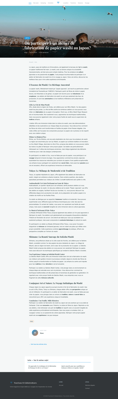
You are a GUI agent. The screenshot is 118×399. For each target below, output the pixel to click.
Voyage (87, 3)
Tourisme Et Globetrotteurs (25, 383)
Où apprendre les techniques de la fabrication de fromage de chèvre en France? (42, 367)
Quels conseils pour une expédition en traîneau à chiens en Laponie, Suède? (72, 367)
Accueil (31, 62)
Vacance (80, 3)
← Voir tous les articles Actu (38, 344)
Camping (43, 3)
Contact (87, 388)
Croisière (50, 3)
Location (65, 3)
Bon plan (36, 3)
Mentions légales (90, 385)
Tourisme (73, 3)
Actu (30, 3)
